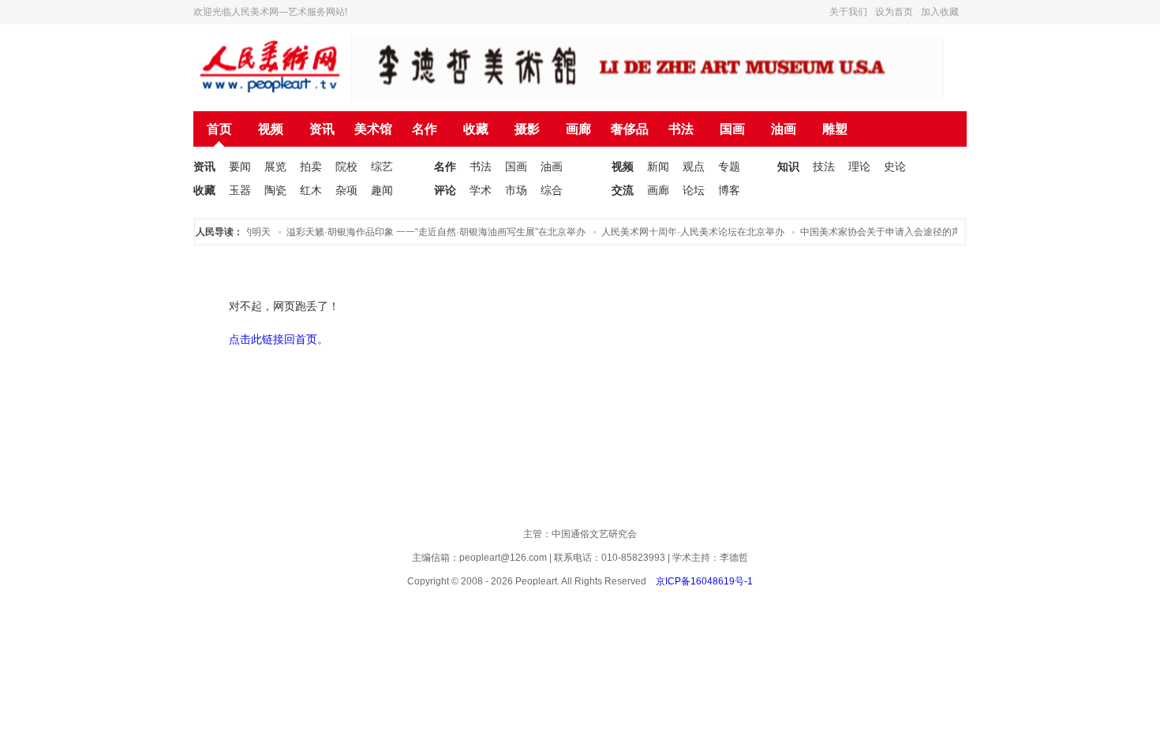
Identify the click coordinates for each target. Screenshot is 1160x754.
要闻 (240, 166)
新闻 (658, 166)
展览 (275, 166)
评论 (445, 190)
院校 (346, 166)
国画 (732, 129)
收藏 (475, 129)
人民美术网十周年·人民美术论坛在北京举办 (688, 231)
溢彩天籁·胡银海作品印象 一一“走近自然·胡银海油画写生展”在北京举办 (431, 231)
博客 (729, 190)
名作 (424, 129)
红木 (311, 190)
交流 (623, 190)
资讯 (322, 129)
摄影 (527, 129)
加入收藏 (940, 11)
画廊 (578, 129)
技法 (824, 166)
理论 (859, 166)
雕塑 (835, 129)
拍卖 (311, 166)
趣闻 (382, 190)
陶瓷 (275, 190)
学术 (481, 190)
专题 (729, 166)
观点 (694, 166)
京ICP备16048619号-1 (704, 581)
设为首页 (894, 11)
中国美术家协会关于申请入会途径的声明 (880, 231)
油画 (783, 129)
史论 (895, 166)
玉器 (240, 190)
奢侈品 (630, 129)
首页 (219, 129)
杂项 (346, 190)
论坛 (694, 190)
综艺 (382, 166)
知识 (788, 166)
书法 (681, 129)
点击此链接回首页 (273, 339)
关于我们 (848, 11)
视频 (270, 129)
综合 (552, 190)
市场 (516, 190)
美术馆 (373, 129)
